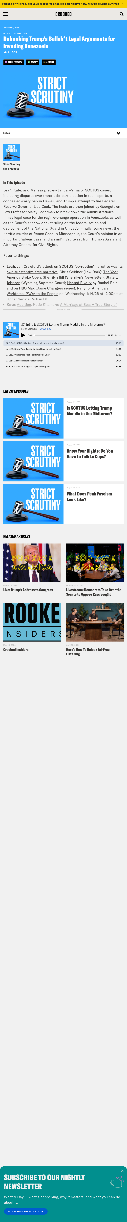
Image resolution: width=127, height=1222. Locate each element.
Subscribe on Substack (26, 1212)
